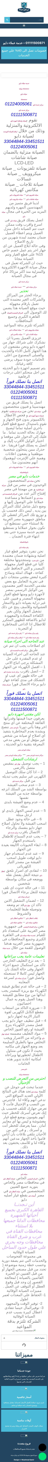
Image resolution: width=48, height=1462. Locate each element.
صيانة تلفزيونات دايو (16, 195)
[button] (24, 25)
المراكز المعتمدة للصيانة (15, 313)
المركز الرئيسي (32, 1179)
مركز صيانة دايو (31, 287)
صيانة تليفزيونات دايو (16, 467)
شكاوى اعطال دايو (17, 918)
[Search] (7, 20)
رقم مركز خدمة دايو (15, 633)
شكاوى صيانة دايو (32, 923)
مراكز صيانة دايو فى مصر (13, 755)
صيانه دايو (32, 1196)
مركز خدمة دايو (38, 105)
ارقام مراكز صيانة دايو (15, 638)
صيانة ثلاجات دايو (31, 334)
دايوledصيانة (24, 472)
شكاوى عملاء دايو (16, 923)
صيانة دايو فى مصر (24, 750)
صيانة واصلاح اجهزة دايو (18, 121)
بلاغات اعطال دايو (32, 918)
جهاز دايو (17, 764)
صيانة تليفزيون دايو (33, 467)
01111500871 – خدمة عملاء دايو (24, 43)
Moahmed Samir (28, 1460)
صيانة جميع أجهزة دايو (36, 416)
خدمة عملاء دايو (24, 83)
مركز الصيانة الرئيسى (30, 927)
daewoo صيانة (24, 89)
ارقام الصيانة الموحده (10, 132)
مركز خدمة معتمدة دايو (11, 672)
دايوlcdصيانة (24, 542)
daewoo (24, 99)
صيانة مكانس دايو (16, 334)
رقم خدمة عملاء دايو (32, 638)
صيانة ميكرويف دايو (16, 199)
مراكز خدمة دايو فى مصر (35, 755)
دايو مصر (36, 560)
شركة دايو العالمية (15, 411)
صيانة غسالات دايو (15, 330)
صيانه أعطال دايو (8, 1179)
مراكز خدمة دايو (18, 781)
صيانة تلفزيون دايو (32, 195)
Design (16, 1460)
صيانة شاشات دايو (32, 199)
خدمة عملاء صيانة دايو (27, 935)
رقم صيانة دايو (24, 547)
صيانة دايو (24, 94)
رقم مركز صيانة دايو (31, 633)
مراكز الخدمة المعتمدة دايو (19, 650)
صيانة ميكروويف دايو (32, 330)
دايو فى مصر (14, 727)
